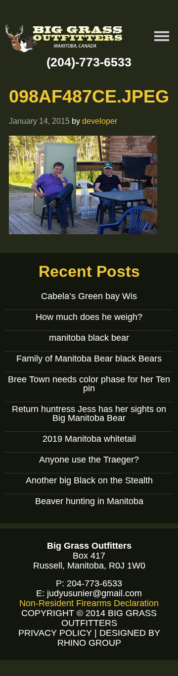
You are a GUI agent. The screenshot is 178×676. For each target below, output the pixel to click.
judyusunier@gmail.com (94, 593)
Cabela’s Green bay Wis (89, 296)
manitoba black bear (89, 338)
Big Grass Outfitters (64, 40)
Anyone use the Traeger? (89, 460)
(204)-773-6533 (89, 62)
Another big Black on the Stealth (89, 480)
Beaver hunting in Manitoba (89, 501)
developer (99, 120)
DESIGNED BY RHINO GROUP (108, 638)
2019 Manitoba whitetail (89, 439)
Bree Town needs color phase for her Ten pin (89, 383)
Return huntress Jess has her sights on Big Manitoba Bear (89, 413)
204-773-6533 (94, 583)
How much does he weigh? (89, 317)
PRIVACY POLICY (55, 633)
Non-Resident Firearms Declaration (89, 603)
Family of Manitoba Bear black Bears (89, 359)
